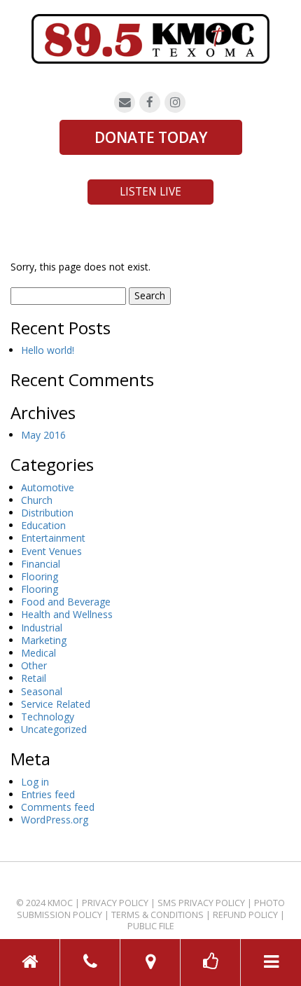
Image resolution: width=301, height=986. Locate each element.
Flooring (39, 576)
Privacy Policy (115, 903)
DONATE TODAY (150, 137)
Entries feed (48, 794)
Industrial (41, 627)
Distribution (47, 512)
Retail (33, 678)
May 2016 (43, 434)
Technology (47, 716)
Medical (38, 652)
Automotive (47, 487)
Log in (35, 781)
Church (36, 500)
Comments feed (57, 807)
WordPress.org (54, 819)
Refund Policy (245, 915)
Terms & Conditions (157, 915)
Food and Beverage (66, 601)
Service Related (55, 704)
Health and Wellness (67, 614)
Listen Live (150, 191)
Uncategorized (54, 729)
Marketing (43, 640)
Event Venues (51, 551)
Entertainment (53, 538)
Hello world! (47, 350)
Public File (150, 926)
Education (43, 525)
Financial (40, 563)
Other (34, 665)
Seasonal (41, 691)
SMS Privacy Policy (201, 903)
